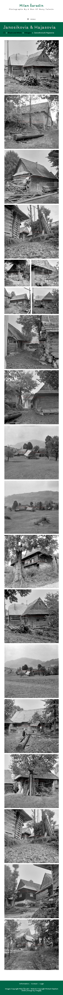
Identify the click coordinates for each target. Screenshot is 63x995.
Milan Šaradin (31, 6)
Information (24, 984)
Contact (34, 984)
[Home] (4, 33)
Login (42, 984)
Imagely (38, 990)
